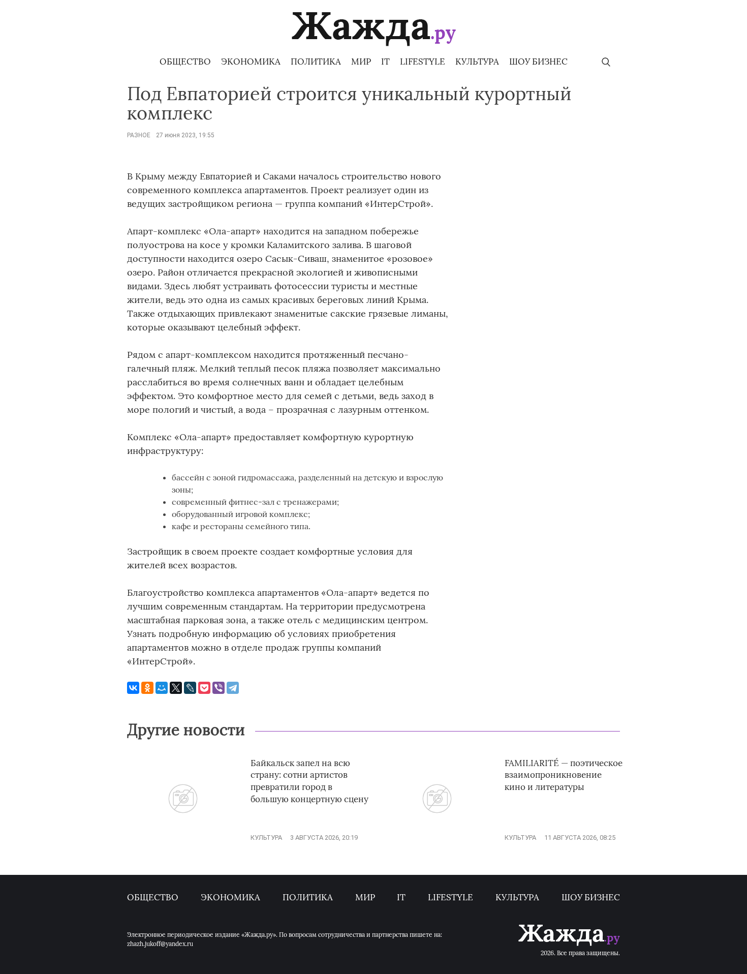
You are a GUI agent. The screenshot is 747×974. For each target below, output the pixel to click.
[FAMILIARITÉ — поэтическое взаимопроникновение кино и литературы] (437, 837)
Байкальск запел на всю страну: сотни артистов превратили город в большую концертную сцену (309, 781)
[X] (176, 688)
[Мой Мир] (161, 688)
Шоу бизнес (538, 61)
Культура (477, 61)
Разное (138, 135)
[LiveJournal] (190, 688)
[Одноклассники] (147, 688)
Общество (185, 61)
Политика (316, 61)
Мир (361, 61)
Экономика (251, 61)
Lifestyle (422, 61)
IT (385, 61)
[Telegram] (233, 688)
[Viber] (218, 688)
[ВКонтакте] (133, 688)
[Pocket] (204, 688)
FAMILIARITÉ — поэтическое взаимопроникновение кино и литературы (563, 775)
